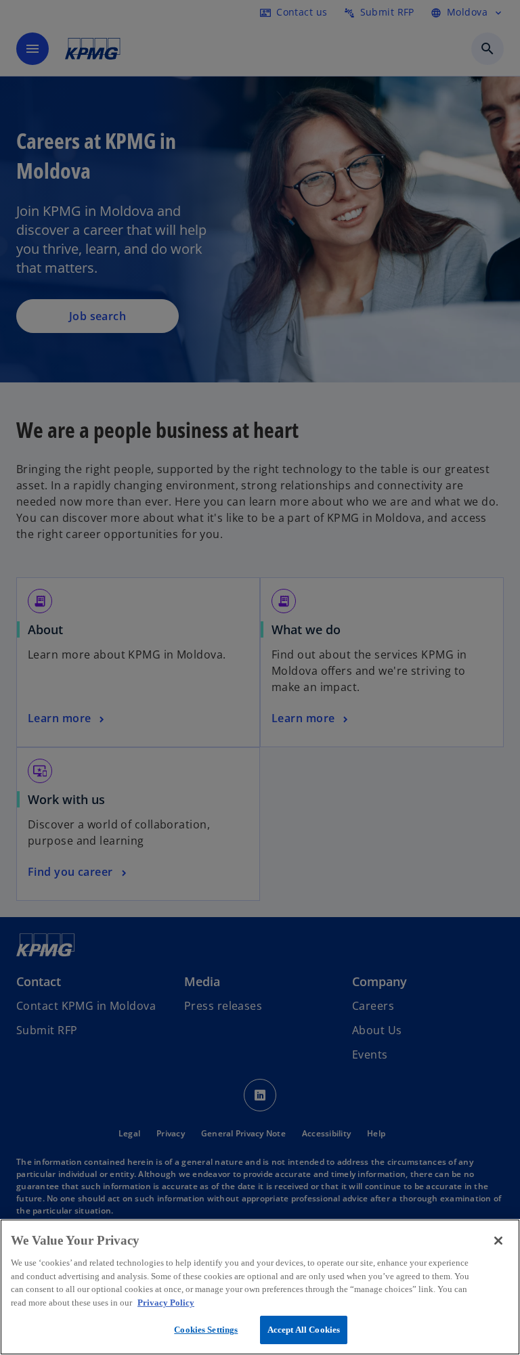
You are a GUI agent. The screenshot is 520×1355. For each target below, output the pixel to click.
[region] (260, 1287)
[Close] (498, 1241)
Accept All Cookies (303, 1330)
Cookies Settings (206, 1330)
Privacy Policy (165, 1302)
